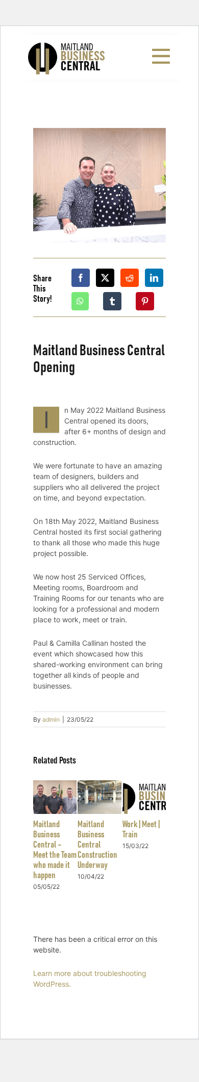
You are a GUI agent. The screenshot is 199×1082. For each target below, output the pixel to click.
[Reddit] (129, 277)
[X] (105, 277)
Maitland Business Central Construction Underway (97, 845)
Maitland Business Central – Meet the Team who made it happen (55, 850)
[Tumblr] (112, 301)
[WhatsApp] (80, 301)
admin (51, 719)
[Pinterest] (145, 301)
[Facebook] (80, 277)
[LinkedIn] (154, 277)
